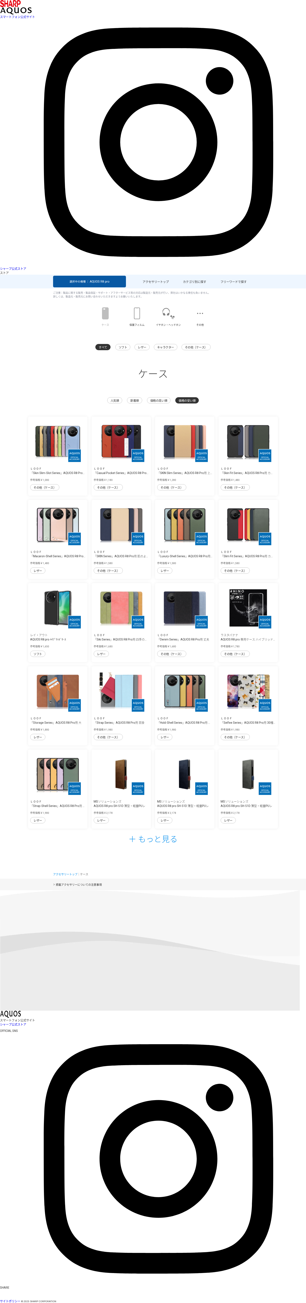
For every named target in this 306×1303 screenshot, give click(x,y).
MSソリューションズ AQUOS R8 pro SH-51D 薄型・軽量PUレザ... (119, 806)
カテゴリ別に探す (194, 281)
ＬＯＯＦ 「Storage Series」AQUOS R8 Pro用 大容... (55, 723)
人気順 (115, 400)
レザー (142, 347)
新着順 (134, 400)
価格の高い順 (158, 400)
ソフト (123, 347)
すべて (103, 347)
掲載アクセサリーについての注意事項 (79, 884)
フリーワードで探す (233, 281)
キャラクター (165, 347)
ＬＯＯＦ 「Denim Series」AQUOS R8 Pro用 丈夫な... (183, 639)
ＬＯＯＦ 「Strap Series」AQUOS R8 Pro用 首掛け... (119, 723)
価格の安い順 (187, 400)
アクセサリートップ (156, 281)
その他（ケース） (196, 347)
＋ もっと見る (153, 838)
